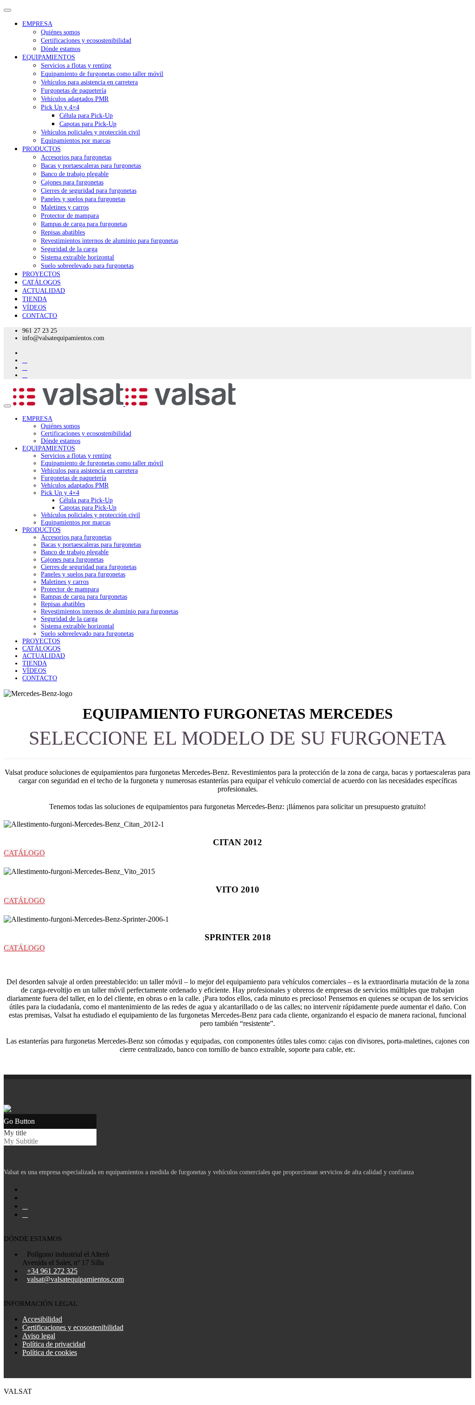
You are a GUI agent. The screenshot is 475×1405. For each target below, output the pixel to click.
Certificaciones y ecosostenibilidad (86, 40)
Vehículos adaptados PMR (75, 98)
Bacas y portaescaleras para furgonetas (91, 165)
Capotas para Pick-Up (87, 123)
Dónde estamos (60, 48)
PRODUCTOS (41, 149)
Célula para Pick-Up (86, 115)
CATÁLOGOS (41, 282)
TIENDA (34, 299)
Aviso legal (38, 1336)
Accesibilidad (42, 1319)
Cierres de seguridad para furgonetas (88, 190)
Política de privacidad (53, 1344)
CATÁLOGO (24, 853)
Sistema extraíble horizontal (77, 257)
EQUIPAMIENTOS (48, 57)
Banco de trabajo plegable (75, 174)
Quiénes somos (60, 32)
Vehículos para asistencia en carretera (89, 82)
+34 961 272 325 (52, 1271)
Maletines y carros (65, 207)
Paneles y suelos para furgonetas (83, 199)
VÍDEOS (34, 307)
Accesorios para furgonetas (76, 157)
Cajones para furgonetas (72, 182)
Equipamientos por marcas (75, 140)
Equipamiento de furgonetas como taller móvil (102, 73)
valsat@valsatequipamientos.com (75, 1279)
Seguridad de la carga (69, 249)
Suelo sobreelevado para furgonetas (87, 265)
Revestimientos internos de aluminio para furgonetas (109, 240)
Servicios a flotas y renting (76, 65)
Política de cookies (49, 1352)
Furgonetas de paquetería (73, 90)
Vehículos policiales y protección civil (90, 132)
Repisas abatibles (63, 232)
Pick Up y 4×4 (60, 107)
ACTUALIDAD (43, 290)
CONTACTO (39, 315)
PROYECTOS (41, 274)
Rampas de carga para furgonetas (84, 224)
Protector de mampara (70, 215)
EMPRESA (37, 23)
